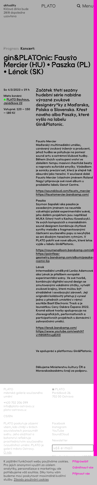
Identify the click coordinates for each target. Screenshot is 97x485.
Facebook (58, 423)
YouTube (58, 430)
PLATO (48, 6)
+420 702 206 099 (16, 402)
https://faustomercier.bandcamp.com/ (62, 194)
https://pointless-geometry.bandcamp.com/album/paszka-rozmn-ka (65, 257)
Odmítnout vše (82, 467)
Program (11, 49)
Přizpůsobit (80, 461)
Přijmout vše (81, 473)
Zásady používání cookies (31, 479)
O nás (8, 452)
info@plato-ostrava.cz (19, 406)
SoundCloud (60, 434)
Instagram (59, 427)
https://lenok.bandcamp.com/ (56, 327)
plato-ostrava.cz (15, 409)
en (11, 416)
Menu (87, 6)
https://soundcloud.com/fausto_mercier (63, 191)
